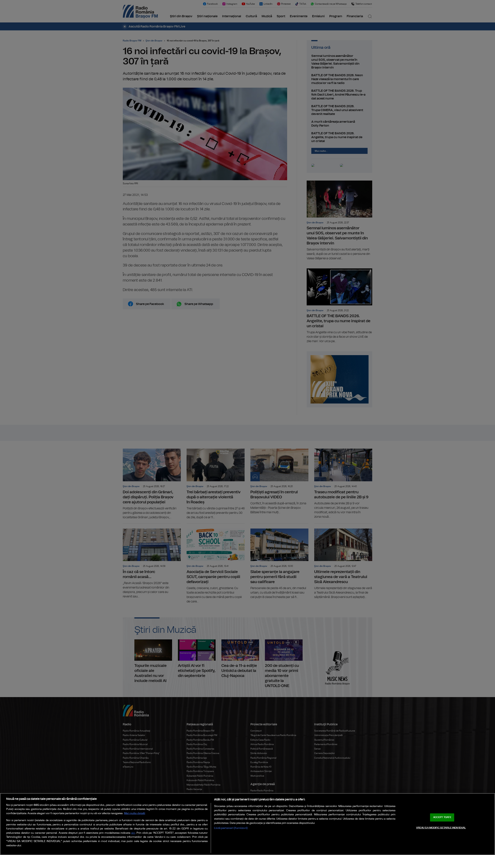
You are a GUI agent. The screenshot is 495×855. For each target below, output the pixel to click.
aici (133, 833)
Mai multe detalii (134, 813)
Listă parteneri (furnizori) (231, 828)
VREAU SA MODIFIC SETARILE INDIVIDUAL (441, 827)
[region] (247, 824)
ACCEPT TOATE (442, 817)
